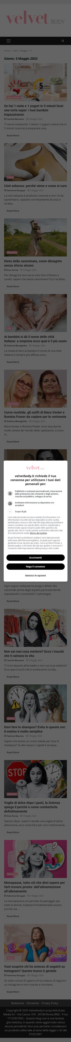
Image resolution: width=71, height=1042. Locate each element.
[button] (35, 511)
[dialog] (36, 521)
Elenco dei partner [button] (38, 533)
